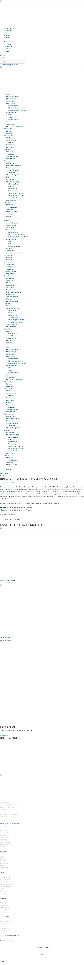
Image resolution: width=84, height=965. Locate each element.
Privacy (42, 954)
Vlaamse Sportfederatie (16, 193)
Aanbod (6, 94)
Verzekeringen (13, 191)
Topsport (3, 861)
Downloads (3, 840)
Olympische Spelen (12, 175)
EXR (9, 115)
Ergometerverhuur (14, 119)
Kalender (9, 131)
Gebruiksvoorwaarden (42, 947)
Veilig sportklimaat (6, 921)
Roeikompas (10, 168)
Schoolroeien (10, 101)
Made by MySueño (6, 940)
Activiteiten (8, 128)
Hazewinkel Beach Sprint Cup (18, 110)
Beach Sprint (10, 103)
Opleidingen (8, 149)
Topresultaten (10, 172)
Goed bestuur (12, 207)
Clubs (2, 856)
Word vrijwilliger (11, 211)
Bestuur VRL (4, 833)
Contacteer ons (9, 28)
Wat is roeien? (11, 138)
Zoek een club (11, 140)
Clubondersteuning (12, 182)
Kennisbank (10, 152)
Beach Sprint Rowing (7, 884)
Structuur (9, 205)
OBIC (10, 117)
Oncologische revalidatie (14, 126)
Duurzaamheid (11, 200)
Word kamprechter (12, 156)
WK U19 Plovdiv (7, 580)
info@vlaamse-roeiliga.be (8, 814)
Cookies (2, 961)
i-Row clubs (8, 30)
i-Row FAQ (3, 910)
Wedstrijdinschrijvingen (15, 195)
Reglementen (12, 188)
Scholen (2, 858)
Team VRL (9, 209)
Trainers (2, 865)
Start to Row (8, 135)
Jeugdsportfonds (11, 198)
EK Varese (5, 637)
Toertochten (10, 124)
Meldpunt (9, 216)
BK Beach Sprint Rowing (16, 108)
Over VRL (7, 202)
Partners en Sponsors (7, 844)
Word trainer (10, 154)
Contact (9, 214)
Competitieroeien (12, 96)
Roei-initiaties (10, 147)
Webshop (7, 35)
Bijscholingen (10, 158)
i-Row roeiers (8, 33)
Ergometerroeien (11, 112)
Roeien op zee (13, 106)
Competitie (16, 519)
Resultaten (9, 133)
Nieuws (6, 37)
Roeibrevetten (11, 145)
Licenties (11, 186)
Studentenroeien (11, 99)
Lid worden (10, 179)
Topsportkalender (12, 170)
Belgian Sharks (11, 163)
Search (2, 55)
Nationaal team (9, 161)
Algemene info (13, 184)
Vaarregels (9, 142)
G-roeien (9, 122)
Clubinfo (7, 177)
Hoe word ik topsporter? (14, 165)
